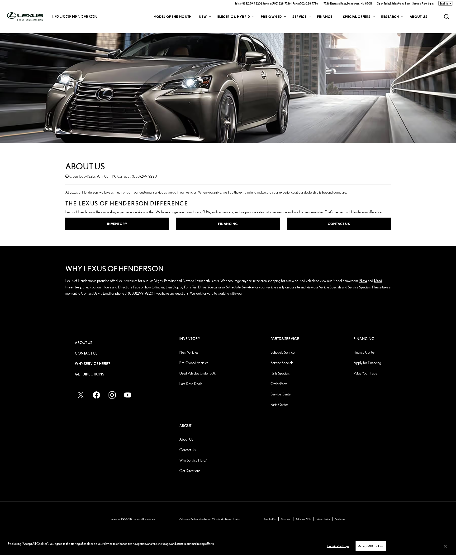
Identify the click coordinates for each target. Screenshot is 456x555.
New (203, 17)
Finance (324, 17)
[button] (446, 16)
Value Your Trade (365, 373)
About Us (418, 17)
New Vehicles (188, 352)
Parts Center (279, 404)
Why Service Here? (92, 363)
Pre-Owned (271, 17)
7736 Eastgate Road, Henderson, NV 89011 (347, 3)
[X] (81, 395)
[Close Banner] (445, 546)
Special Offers (356, 17)
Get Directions (89, 374)
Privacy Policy (323, 519)
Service (299, 17)
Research (390, 17)
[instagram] (112, 395)
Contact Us (339, 224)
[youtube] (128, 395)
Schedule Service (240, 287)
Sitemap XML (303, 519)
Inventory (117, 224)
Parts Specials (280, 373)
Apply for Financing (367, 362)
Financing (228, 224)
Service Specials (282, 362)
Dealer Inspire (232, 519)
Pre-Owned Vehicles (193, 362)
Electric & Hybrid (233, 17)
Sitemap (285, 519)
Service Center (281, 394)
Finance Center (364, 352)
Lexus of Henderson (145, 519)
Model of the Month (172, 17)
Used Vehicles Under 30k (197, 373)
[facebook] (96, 395)
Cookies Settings (338, 546)
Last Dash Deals (190, 383)
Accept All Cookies (371, 546)
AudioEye (340, 519)
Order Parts (279, 383)
